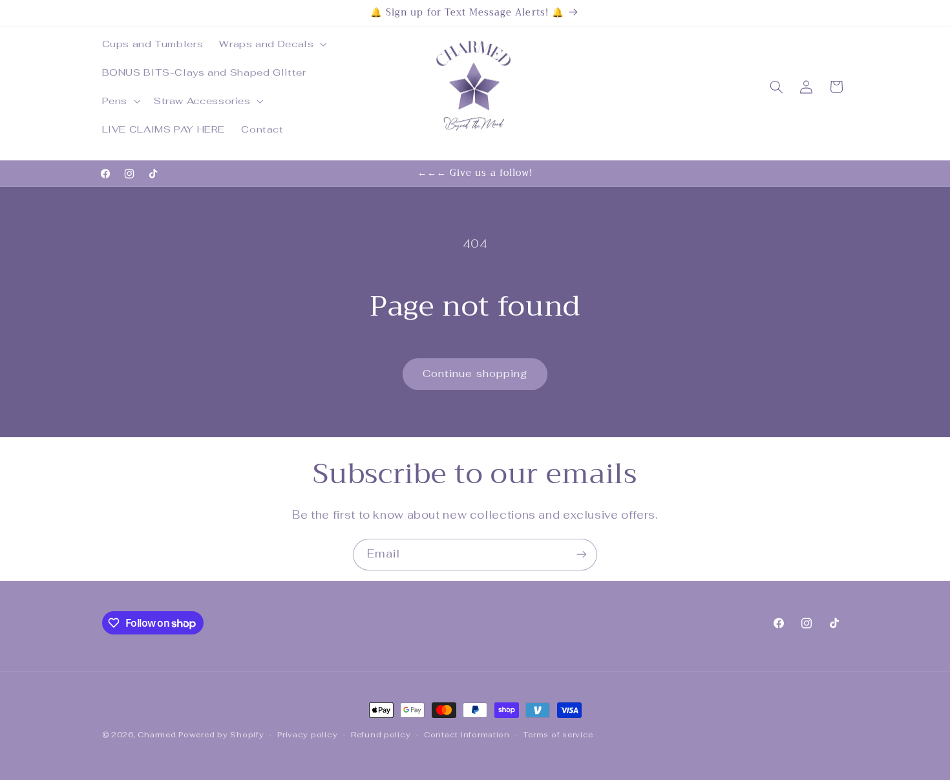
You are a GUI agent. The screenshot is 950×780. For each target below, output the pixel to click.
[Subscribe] (581, 554)
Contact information (467, 734)
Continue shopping (475, 373)
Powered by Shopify (221, 734)
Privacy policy (307, 734)
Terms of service (558, 734)
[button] (271, 44)
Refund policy (381, 734)
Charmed (158, 734)
